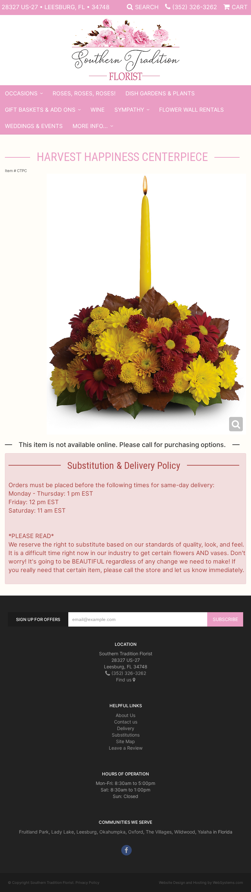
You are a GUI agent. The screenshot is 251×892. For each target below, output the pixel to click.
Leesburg (86, 832)
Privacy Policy (87, 882)
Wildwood (184, 832)
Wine (98, 109)
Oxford (135, 832)
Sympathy (129, 109)
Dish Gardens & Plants (160, 93)
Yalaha (205, 832)
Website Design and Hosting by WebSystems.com (201, 882)
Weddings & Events (34, 126)
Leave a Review (125, 748)
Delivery (125, 728)
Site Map (125, 741)
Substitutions (126, 735)
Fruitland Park (34, 832)
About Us (125, 715)
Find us (124, 679)
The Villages (159, 832)
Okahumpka (112, 832)
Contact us (125, 722)
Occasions (21, 93)
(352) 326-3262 (194, 7)
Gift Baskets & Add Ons (40, 109)
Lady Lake (62, 832)
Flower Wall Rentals (191, 109)
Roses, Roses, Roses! (84, 93)
